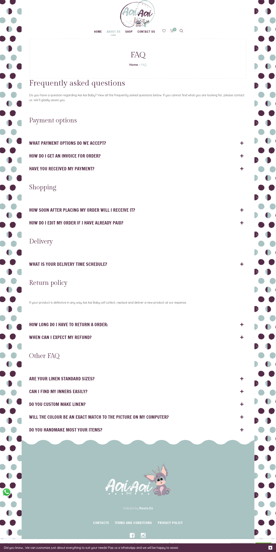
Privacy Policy (170, 523)
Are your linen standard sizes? (62, 378)
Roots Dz (146, 508)
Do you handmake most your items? (65, 430)
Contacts (101, 523)
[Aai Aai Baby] (138, 479)
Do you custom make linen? (57, 404)
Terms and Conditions (133, 523)
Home (133, 65)
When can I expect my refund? (60, 337)
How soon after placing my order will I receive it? (82, 210)
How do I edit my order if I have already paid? (76, 223)
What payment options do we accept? (67, 143)
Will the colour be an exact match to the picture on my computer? (99, 417)
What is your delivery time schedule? (68, 264)
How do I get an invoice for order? (65, 156)
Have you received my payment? (61, 168)
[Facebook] (132, 535)
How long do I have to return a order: (68, 324)
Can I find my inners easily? (58, 391)
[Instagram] (143, 535)
